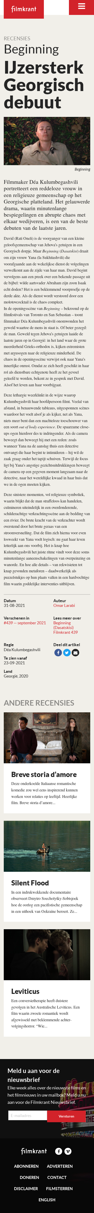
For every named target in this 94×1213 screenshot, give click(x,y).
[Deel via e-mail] (75, 652)
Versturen (66, 1116)
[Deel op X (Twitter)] (67, 652)
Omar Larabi (64, 605)
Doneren (29, 1177)
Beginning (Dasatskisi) (63, 625)
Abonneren (26, 1166)
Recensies (17, 38)
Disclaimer (26, 1188)
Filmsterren (59, 1188)
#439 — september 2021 (25, 623)
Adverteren (60, 1166)
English (47, 1200)
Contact (57, 1177)
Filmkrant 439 (65, 632)
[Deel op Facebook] (58, 652)
